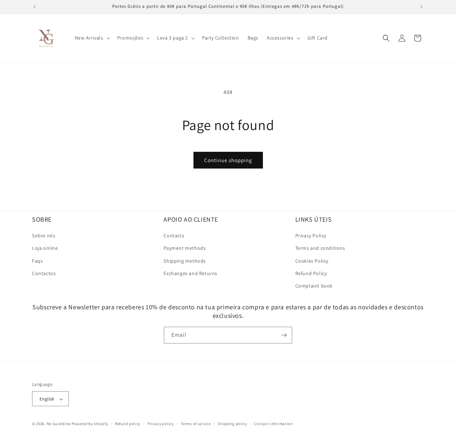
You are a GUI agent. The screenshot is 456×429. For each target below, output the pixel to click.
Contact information (273, 423)
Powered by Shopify (90, 424)
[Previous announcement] (34, 7)
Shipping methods (185, 261)
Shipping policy (232, 423)
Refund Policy (311, 273)
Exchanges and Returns (190, 273)
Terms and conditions (320, 248)
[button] (92, 37)
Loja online (45, 248)
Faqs (37, 261)
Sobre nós (43, 235)
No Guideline (59, 424)
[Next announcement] (421, 7)
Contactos (44, 273)
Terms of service (196, 423)
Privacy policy (160, 423)
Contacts (174, 235)
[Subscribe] (284, 335)
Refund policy (127, 423)
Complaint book (314, 286)
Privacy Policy (310, 235)
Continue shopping (228, 160)
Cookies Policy (311, 261)
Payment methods (185, 248)
